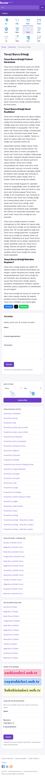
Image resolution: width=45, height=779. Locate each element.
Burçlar (6, 2)
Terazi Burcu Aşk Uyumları (13, 506)
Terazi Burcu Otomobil (11, 455)
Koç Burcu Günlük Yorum (12, 543)
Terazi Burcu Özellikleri (12, 414)
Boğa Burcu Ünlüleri (10, 612)
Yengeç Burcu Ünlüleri (11, 621)
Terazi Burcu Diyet (10, 511)
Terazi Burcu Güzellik (11, 460)
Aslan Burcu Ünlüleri (11, 625)
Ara (42, 7)
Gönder (9, 364)
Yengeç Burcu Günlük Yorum (14, 557)
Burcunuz (6, 720)
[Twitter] (7, 767)
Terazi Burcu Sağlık (10, 501)
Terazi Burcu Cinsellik (11, 478)
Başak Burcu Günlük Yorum (13, 566)
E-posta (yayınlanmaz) (12, 336)
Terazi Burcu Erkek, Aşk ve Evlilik (15, 427)
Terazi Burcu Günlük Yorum (13, 570)
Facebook (8, 306)
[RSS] (11, 767)
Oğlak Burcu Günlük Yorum (13, 584)
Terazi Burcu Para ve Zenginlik (14, 441)
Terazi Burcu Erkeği (10, 515)
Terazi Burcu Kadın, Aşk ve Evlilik (15, 432)
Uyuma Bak (22, 400)
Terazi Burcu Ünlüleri (11, 635)
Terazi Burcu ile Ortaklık (12, 492)
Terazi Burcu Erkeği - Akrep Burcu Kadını (18, 520)
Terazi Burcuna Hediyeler (12, 437)
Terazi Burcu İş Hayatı (11, 474)
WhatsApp (23, 306)
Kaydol (8, 737)
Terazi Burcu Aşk (9, 423)
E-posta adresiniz (9, 727)
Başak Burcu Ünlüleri (11, 630)
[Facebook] (3, 767)
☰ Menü (5, 13)
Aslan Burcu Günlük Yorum (13, 561)
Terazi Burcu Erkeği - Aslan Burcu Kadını (18, 525)
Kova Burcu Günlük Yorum (13, 589)
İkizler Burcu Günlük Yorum (13, 552)
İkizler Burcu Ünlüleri (11, 616)
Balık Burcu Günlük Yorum (13, 594)
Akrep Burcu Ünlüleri (11, 639)
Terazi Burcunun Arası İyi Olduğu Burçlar (18, 464)
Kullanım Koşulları (21, 758)
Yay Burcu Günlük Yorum (12, 580)
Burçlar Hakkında (7, 758)
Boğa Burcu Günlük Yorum (13, 547)
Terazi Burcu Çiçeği (10, 488)
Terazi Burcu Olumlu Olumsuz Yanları (17, 497)
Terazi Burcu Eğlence (11, 451)
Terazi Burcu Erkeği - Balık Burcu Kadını (18, 529)
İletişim (4, 762)
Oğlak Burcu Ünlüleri (11, 649)
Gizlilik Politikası (33, 758)
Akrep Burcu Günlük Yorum (13, 575)
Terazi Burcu (12, 47)
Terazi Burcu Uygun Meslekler (14, 469)
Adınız (6, 327)
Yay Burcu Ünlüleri (10, 644)
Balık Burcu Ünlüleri (10, 658)
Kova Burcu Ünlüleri (10, 653)
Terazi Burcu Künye (10, 418)
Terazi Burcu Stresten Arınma (14, 446)
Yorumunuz (8, 345)
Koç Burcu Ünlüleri (10, 607)
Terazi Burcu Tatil (9, 483)
